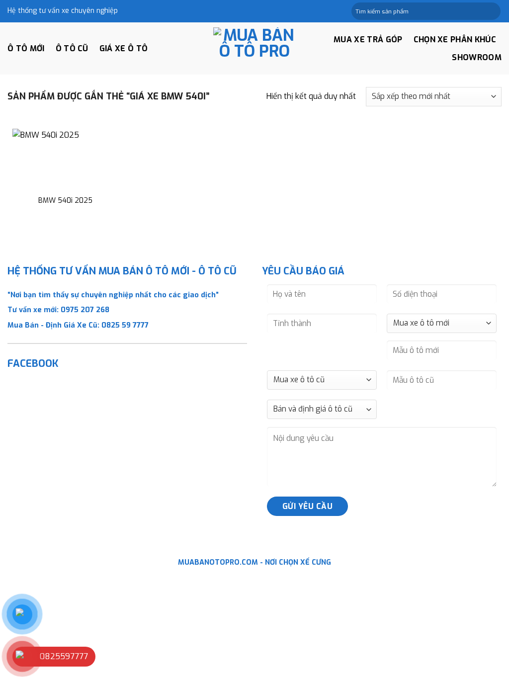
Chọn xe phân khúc (455, 39)
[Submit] (492, 11)
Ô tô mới (26, 48)
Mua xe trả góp (368, 39)
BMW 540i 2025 (65, 200)
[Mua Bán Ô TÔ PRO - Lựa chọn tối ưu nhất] (254, 48)
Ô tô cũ (72, 48)
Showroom (477, 57)
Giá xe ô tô (123, 48)
